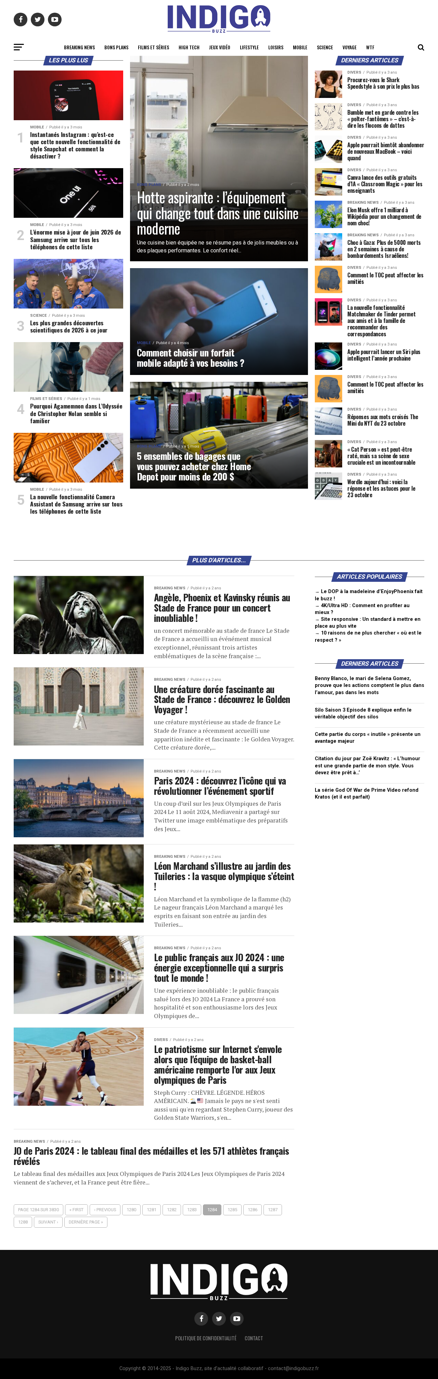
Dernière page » (86, 1222)
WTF (370, 47)
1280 (131, 1209)
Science (325, 47)
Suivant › (48, 1222)
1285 (232, 1209)
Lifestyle (249, 47)
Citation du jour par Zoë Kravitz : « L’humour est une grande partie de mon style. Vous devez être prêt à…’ (367, 765)
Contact (254, 1338)
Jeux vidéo (219, 47)
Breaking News (79, 47)
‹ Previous (105, 1209)
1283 (192, 1209)
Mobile (300, 47)
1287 (273, 1209)
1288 (23, 1222)
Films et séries (153, 47)
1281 (151, 1209)
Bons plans (116, 47)
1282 (172, 1209)
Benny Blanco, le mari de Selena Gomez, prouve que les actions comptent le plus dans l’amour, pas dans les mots (369, 685)
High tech (189, 47)
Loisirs (275, 47)
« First (76, 1209)
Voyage (350, 47)
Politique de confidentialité (205, 1338)
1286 (252, 1209)
